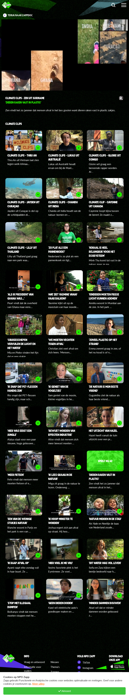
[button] (64, 55)
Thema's (55, 666)
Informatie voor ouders (32, 668)
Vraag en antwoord (34, 662)
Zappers (55, 671)
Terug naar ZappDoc (20, 15)
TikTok (86, 662)
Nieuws (55, 662)
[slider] (65, 76)
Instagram (87, 667)
